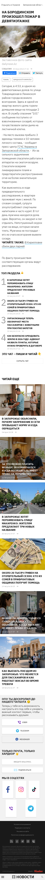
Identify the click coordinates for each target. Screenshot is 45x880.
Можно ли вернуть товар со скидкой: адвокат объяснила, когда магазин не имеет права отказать (21, 623)
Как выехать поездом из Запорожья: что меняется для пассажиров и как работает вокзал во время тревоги (20, 677)
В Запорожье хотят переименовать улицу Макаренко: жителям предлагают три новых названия (21, 287)
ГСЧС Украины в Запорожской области (19, 148)
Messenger (25, 739)
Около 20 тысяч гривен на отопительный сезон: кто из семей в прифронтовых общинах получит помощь (22, 577)
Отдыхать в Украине (10, 5)
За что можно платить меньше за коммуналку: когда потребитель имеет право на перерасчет (20, 469)
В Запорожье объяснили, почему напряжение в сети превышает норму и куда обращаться (21, 423)
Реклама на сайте (23, 831)
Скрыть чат (22, 361)
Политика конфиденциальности (22, 835)
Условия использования (22, 824)
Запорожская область (33, 5)
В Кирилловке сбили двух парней (22, 244)
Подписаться (24, 770)
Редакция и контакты (22, 828)
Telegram (24, 731)
